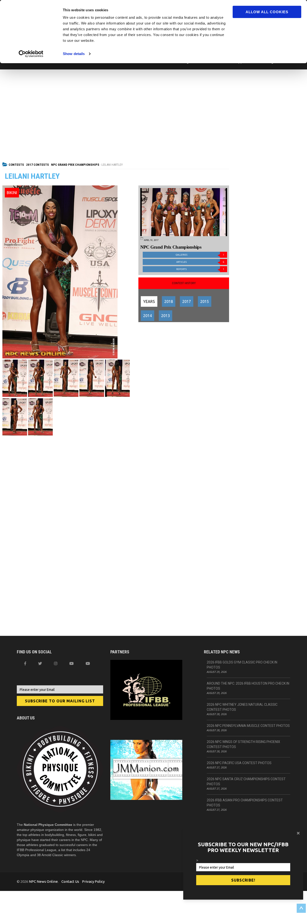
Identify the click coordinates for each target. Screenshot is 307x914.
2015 (204, 301)
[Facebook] (25, 663)
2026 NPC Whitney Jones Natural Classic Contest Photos (242, 707)
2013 (165, 315)
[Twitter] (40, 663)
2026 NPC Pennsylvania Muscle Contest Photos (248, 726)
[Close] (298, 833)
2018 (168, 301)
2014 (147, 315)
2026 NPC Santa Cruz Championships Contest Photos (246, 781)
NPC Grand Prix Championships (75, 164)
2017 (186, 301)
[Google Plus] (71, 663)
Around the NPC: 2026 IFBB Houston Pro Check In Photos (248, 685)
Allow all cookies (267, 12)
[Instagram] (55, 663)
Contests (16, 164)
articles (200, 262)
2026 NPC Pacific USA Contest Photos (239, 763)
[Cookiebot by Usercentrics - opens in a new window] (31, 53)
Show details (74, 54)
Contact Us (70, 881)
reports (200, 269)
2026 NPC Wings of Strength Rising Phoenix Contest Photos (243, 744)
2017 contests (37, 164)
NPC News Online (43, 881)
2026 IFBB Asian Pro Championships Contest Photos (245, 802)
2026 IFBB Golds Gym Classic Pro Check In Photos (242, 664)
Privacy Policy (93, 881)
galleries (200, 254)
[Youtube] (88, 663)
